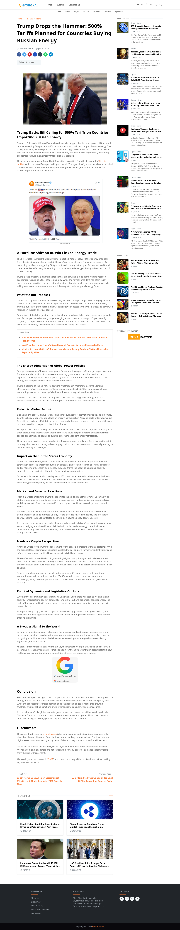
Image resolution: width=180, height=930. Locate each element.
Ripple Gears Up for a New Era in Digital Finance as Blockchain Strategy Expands (87, 827)
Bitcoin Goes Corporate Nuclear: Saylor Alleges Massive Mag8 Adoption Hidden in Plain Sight (145, 263)
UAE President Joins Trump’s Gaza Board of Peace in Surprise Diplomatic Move (62, 345)
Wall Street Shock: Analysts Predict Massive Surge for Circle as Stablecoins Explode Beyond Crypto (147, 289)
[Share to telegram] (51, 54)
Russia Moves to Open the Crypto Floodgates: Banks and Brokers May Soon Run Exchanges (146, 302)
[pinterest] (146, 4)
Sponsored (119, 12)
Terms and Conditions (40, 909)
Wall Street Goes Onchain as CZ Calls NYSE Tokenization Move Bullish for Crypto (145, 80)
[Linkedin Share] (35, 54)
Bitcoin (67, 12)
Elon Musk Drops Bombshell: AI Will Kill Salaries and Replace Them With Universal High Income (39, 866)
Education (107, 12)
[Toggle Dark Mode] (156, 4)
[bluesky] (151, 4)
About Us (35, 898)
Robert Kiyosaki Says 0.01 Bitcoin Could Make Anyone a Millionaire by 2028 (146, 54)
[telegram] (142, 4)
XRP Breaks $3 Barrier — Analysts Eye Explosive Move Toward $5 (146, 27)
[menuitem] (49, 4)
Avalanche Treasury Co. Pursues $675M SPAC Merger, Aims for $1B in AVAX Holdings (146, 131)
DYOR (50, 759)
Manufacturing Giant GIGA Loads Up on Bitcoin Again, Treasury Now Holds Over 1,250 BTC (146, 276)
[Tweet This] (24, 54)
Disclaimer (35, 902)
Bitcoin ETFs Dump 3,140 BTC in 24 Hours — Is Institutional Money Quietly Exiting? (146, 316)
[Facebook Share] (19, 54)
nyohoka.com (50, 734)
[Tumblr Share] (40, 54)
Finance (86, 12)
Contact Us (36, 913)
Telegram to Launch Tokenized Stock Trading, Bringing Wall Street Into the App (146, 157)
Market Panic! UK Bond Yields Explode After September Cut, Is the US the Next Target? (145, 183)
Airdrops (96, 12)
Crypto (76, 12)
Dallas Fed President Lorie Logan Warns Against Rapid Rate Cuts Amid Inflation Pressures (145, 105)
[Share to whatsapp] (45, 54)
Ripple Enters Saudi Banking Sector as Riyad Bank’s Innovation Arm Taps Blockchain (40, 827)
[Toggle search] (160, 4)
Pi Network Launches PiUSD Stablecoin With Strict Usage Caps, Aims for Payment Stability (146, 234)
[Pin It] (30, 54)
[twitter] (138, 4)
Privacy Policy (37, 905)
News (59, 12)
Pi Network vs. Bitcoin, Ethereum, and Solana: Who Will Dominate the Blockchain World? (147, 208)
